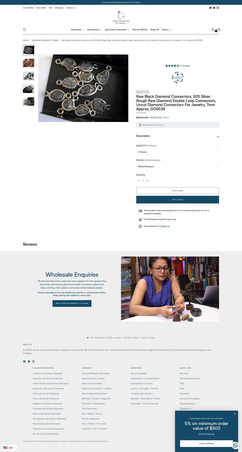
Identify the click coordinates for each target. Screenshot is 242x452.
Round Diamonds (90, 418)
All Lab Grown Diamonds (45, 433)
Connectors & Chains (142, 383)
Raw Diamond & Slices (93, 378)
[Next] (148, 2)
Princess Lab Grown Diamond (48, 408)
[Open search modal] (24, 29)
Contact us (164, 226)
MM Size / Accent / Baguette (96, 398)
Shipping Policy (188, 403)
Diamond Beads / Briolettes (96, 373)
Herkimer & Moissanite (93, 403)
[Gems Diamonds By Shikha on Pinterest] (214, 8)
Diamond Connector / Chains (45, 40)
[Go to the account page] (211, 29)
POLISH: (148, 160)
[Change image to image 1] (28, 50)
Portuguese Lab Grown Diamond (49, 418)
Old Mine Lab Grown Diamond (48, 428)
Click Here (171, 219)
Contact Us (185, 408)
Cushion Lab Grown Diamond (47, 373)
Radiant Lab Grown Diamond (47, 403)
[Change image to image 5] (28, 101)
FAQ (182, 383)
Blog (182, 388)
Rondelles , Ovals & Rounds (145, 403)
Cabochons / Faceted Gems (145, 378)
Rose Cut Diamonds (92, 383)
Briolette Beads (139, 373)
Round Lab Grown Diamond (47, 413)
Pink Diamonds (89, 408)
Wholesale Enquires (190, 378)
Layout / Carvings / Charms (145, 388)
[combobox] (9, 448)
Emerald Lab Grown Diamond (48, 378)
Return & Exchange (189, 398)
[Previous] (94, 2)
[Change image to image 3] (28, 75)
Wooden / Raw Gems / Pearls (145, 398)
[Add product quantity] (138, 180)
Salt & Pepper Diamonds (94, 393)
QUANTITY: (146, 145)
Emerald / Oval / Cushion (94, 428)
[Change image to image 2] (28, 63)
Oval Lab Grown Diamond (46, 393)
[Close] (235, 414)
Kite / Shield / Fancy (92, 413)
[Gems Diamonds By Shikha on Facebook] (210, 8)
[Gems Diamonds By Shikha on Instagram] (218, 8)
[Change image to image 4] (28, 88)
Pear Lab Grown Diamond (46, 398)
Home (25, 40)
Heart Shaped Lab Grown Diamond (50, 383)
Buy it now (177, 200)
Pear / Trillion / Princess (94, 423)
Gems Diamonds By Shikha (48, 441)
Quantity (140, 174)
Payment (184, 393)
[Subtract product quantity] (147, 180)
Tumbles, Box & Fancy (142, 393)
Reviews (184, 373)
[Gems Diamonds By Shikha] (121, 17)
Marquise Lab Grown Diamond (48, 388)
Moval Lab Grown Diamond (46, 423)
